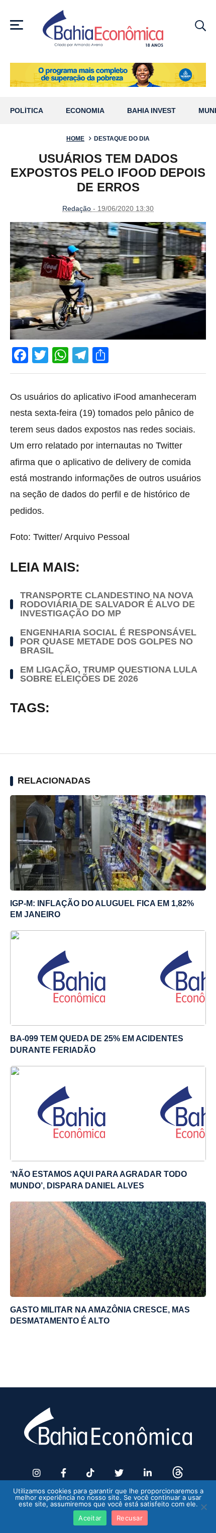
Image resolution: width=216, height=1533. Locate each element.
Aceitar (89, 1518)
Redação (76, 208)
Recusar (130, 1518)
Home (75, 138)
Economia (85, 111)
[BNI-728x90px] (108, 75)
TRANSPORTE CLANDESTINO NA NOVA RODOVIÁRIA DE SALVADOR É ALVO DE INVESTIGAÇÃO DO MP (107, 604)
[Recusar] (203, 1507)
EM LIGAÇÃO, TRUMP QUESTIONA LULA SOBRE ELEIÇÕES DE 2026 (108, 674)
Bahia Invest (151, 111)
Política (26, 111)
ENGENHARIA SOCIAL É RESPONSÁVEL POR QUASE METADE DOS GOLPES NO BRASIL (108, 641)
